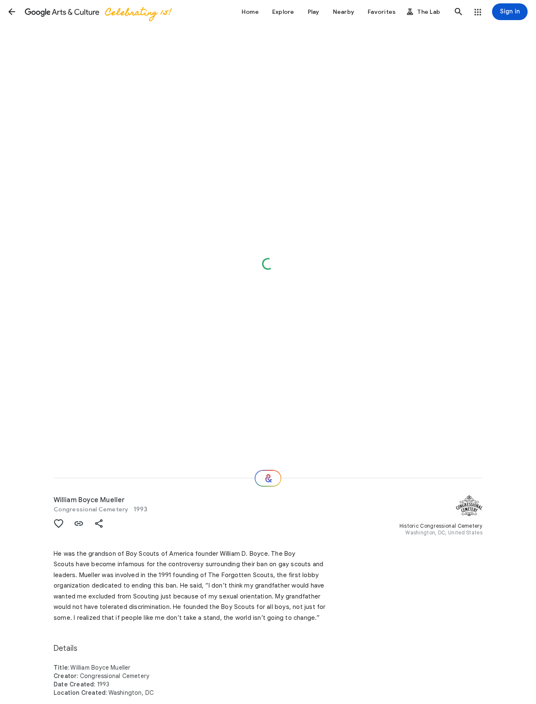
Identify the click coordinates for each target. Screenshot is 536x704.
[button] (12, 12)
